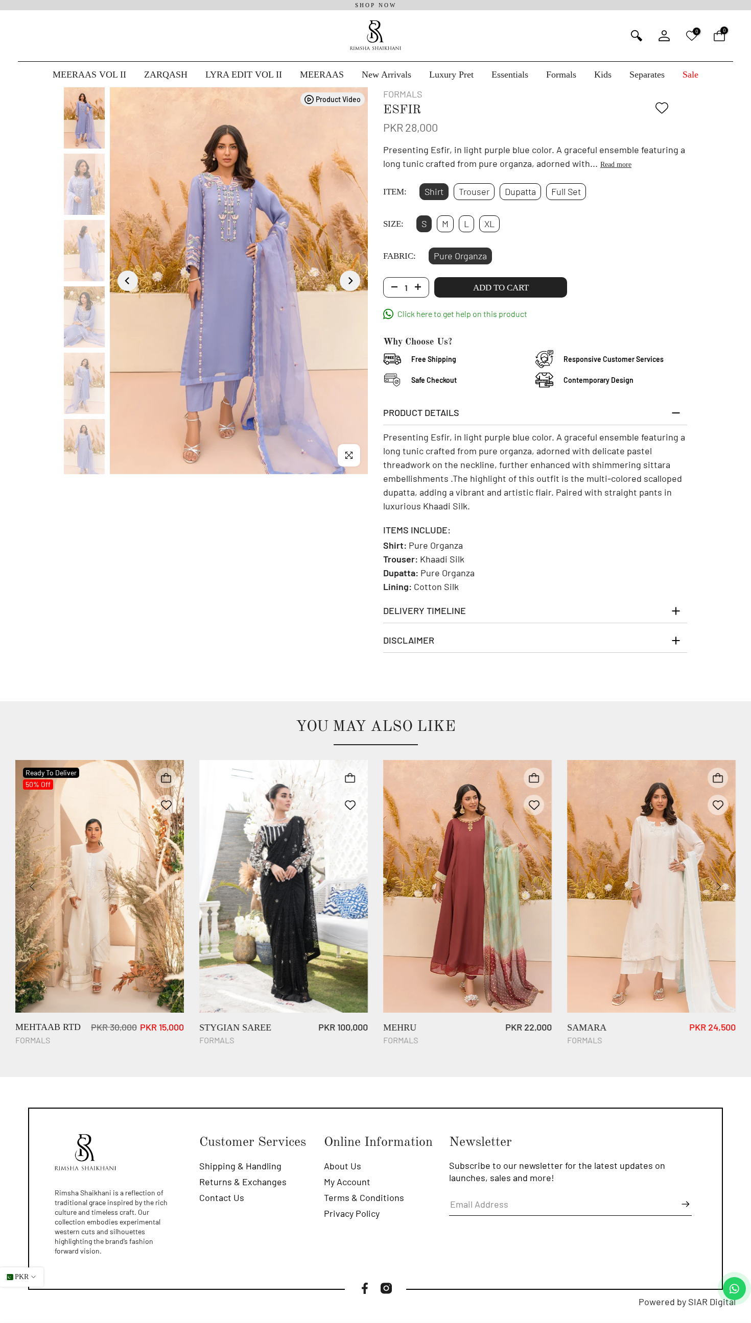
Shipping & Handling (240, 1165)
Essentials (509, 74)
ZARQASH (165, 74)
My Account (347, 1181)
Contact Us (221, 1197)
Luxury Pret (451, 74)
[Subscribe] (680, 1204)
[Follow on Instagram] (386, 1288)
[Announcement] (375, 5)
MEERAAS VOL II (89, 74)
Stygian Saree (235, 1027)
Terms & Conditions (364, 1197)
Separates (647, 74)
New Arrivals (386, 74)
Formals (561, 74)
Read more (615, 164)
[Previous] (128, 281)
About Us (342, 1165)
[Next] (350, 281)
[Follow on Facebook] (364, 1288)
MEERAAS (322, 74)
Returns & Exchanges (243, 1181)
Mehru (399, 1027)
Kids (603, 74)
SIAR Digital (712, 1301)
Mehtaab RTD (48, 1027)
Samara (586, 1027)
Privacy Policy (352, 1213)
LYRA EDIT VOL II (243, 74)
